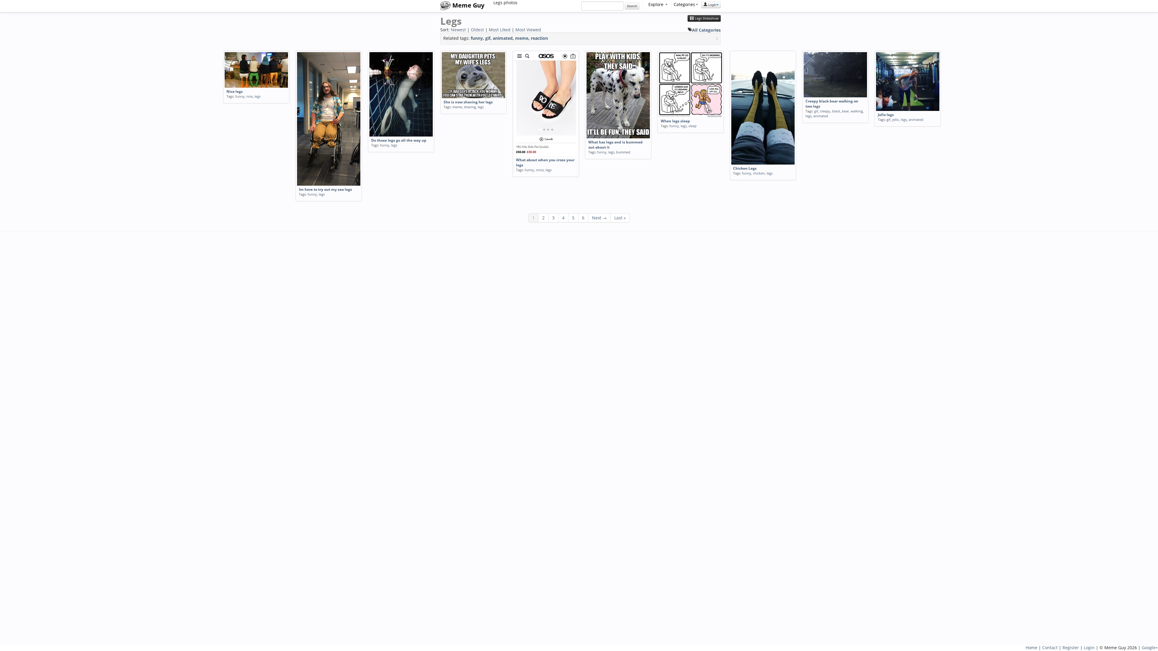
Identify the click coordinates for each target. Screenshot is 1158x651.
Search (632, 6)
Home (1031, 647)
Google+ (1150, 647)
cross (540, 170)
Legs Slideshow (706, 18)
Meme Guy (467, 5)
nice (249, 96)
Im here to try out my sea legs (325, 189)
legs (258, 96)
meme (521, 38)
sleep (692, 126)
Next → (599, 218)
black (836, 111)
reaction (539, 38)
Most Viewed (528, 30)
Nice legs (234, 91)
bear (845, 111)
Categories (684, 4)
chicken (759, 173)
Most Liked (500, 30)
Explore (656, 4)
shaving (470, 107)
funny (477, 38)
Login (711, 4)
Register (1070, 647)
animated (503, 38)
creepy (825, 111)
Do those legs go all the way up (398, 140)
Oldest (477, 30)
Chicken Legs (745, 168)
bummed (623, 152)
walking (857, 111)
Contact (1050, 647)
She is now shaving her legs (468, 102)
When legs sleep (675, 121)
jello (895, 119)
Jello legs (886, 114)
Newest (458, 30)
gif (487, 38)
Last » (620, 218)
